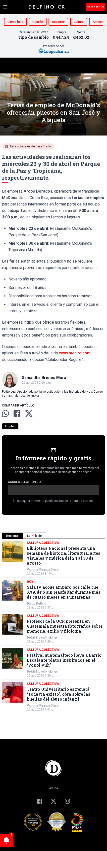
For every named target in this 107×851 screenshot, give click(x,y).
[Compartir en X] (29, 413)
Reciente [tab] (12, 536)
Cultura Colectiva (43, 543)
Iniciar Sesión (95, 6)
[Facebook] (40, 801)
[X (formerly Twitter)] (53, 801)
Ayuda (53, 788)
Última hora (15, 22)
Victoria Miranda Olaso (43, 569)
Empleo (10, 426)
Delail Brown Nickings (42, 637)
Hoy (53, 97)
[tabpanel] (53, 626)
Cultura (79, 22)
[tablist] (53, 536)
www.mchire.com (75, 353)
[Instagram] (67, 801)
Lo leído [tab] (34, 536)
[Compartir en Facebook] (17, 413)
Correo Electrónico (24, 482)
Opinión (37, 22)
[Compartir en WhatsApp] (5, 413)
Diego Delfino (36, 603)
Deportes (58, 22)
